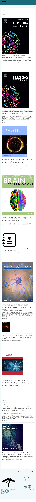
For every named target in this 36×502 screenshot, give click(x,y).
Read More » (4, 69)
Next (32, 471)
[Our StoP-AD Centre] (25, 480)
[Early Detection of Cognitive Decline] (29, 487)
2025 (3, 62)
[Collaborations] (25, 487)
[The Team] (25, 489)
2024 (3, 459)
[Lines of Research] (25, 484)
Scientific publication (8, 62)
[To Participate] (29, 481)
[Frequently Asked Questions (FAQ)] (29, 493)
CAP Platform (33, 485)
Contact (33, 489)
